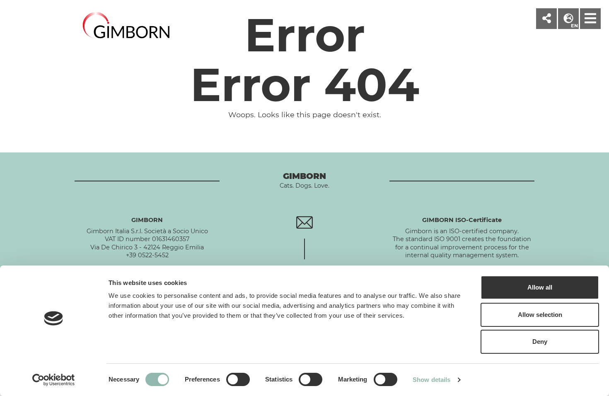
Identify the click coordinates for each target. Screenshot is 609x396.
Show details (431, 379)
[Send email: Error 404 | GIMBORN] (304, 222)
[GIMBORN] (126, 26)
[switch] (238, 379)
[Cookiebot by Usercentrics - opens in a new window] (53, 380)
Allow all (539, 287)
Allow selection (540, 314)
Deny (539, 341)
